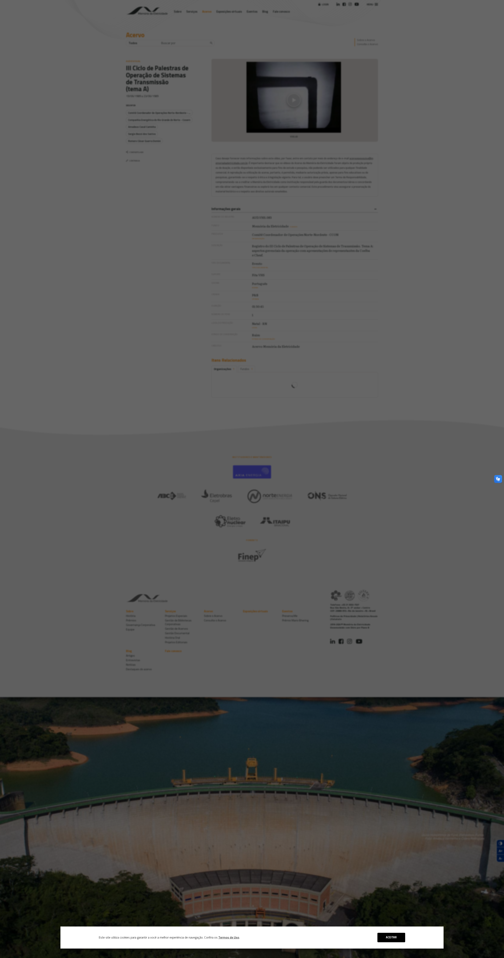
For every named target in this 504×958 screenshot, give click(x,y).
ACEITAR (391, 937)
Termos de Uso (228, 937)
